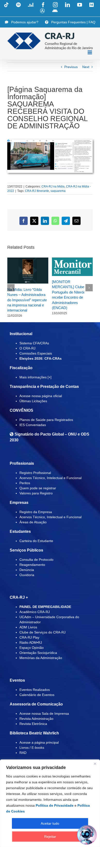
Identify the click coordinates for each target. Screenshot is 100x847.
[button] (11, 287)
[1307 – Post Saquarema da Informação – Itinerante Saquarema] (50, 141)
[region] (50, 803)
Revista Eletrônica (33, 724)
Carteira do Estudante (36, 541)
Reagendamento (32, 565)
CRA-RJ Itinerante (37, 191)
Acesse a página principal (39, 742)
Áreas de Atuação (33, 522)
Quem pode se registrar (37, 488)
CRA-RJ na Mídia (53, 186)
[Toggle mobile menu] (90, 52)
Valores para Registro (36, 493)
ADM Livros (28, 627)
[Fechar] (95, 764)
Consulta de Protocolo (36, 560)
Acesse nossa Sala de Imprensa (44, 713)
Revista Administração (36, 719)
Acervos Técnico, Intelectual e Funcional (50, 478)
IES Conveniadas (32, 425)
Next (85, 67)
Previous (71, 67)
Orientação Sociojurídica (38, 653)
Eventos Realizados (34, 690)
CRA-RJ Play (29, 637)
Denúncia (26, 570)
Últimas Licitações (33, 401)
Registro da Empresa (35, 512)
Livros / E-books (31, 747)
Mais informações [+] (35, 377)
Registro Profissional (35, 473)
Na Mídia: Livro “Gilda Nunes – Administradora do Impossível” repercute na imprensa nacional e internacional (27, 299)
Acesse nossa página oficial (40, 396)
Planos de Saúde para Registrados (46, 420)
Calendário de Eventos (36, 695)
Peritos (24, 483)
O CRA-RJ (27, 348)
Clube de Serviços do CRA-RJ (42, 632)
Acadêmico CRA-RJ (34, 612)
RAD (22, 753)
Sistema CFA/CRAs (34, 343)
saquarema (58, 191)
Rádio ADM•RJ (30, 642)
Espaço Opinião (31, 648)
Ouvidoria (26, 575)
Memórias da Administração (40, 658)
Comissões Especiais (35, 353)
